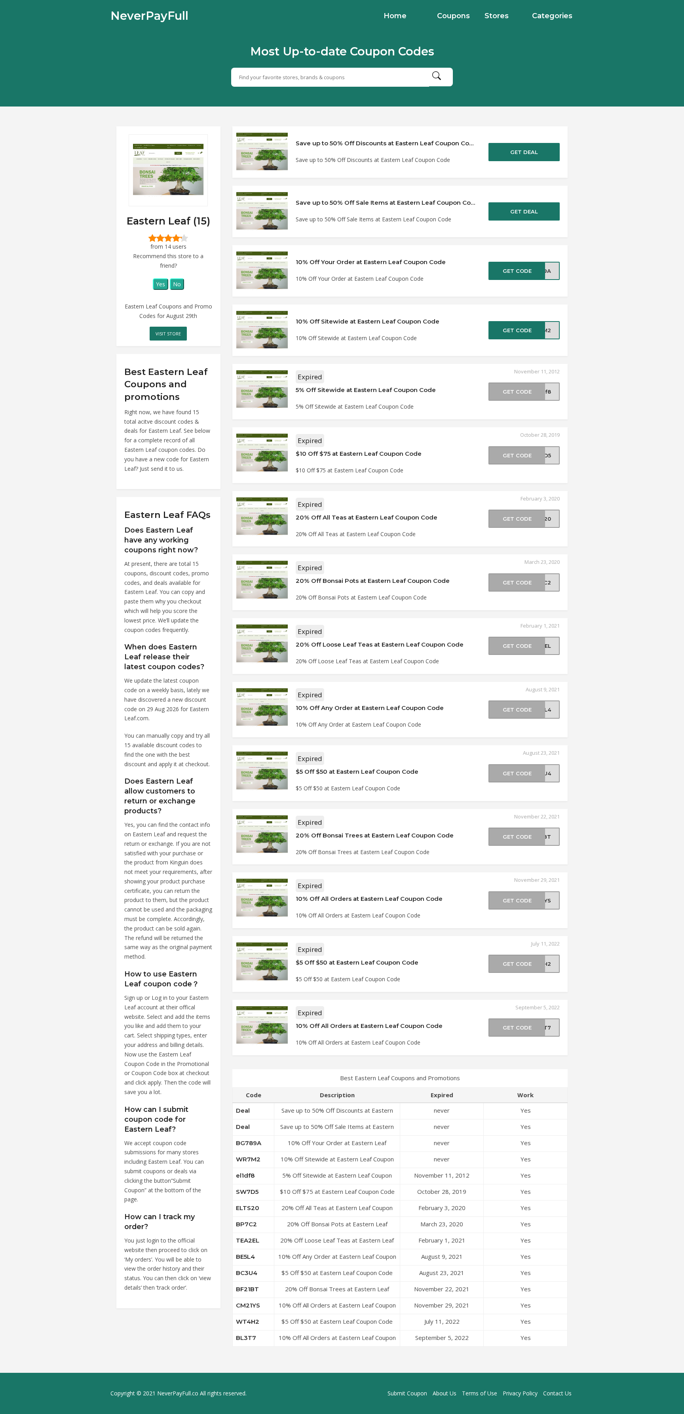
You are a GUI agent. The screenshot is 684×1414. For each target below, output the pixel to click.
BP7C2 (246, 1224)
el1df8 (245, 1175)
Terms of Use (479, 1393)
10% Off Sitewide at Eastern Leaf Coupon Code (367, 321)
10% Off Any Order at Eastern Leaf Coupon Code (370, 708)
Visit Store (168, 334)
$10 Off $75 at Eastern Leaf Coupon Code (359, 453)
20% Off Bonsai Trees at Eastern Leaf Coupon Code (375, 835)
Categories (552, 15)
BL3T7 (246, 1338)
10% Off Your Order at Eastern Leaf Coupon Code (371, 262)
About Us (444, 1393)
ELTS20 (247, 1208)
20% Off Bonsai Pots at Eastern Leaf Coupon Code (373, 580)
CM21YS (248, 1305)
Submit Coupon (407, 1393)
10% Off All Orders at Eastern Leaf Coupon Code (369, 898)
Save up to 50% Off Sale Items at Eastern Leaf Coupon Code (387, 202)
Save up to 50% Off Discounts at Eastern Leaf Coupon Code (386, 143)
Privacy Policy (520, 1393)
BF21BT (247, 1289)
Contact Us (557, 1393)
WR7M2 (248, 1159)
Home (395, 15)
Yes (160, 284)
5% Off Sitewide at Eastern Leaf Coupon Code (366, 390)
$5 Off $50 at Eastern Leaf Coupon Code (357, 771)
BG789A (248, 1143)
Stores (496, 15)
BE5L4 (245, 1256)
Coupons (453, 15)
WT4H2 (247, 1321)
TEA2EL (247, 1240)
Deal (243, 1110)
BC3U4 (246, 1273)
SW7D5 (247, 1191)
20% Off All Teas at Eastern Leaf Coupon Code (366, 517)
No (177, 284)
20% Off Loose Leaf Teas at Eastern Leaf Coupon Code (380, 644)
